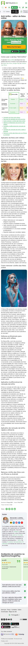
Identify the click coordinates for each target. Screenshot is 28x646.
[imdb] (11, 523)
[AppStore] (5, 624)
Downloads (4, 611)
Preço (9, 609)
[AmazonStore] (15, 627)
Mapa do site (13, 611)
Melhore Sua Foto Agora (14, 47)
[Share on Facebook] (7, 509)
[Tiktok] (4, 619)
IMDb (19, 540)
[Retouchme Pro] (7, 634)
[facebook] (19, 523)
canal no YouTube (18, 535)
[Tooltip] (16, 99)
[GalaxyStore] (5, 627)
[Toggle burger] (25, 3)
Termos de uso (18, 638)
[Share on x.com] (9, 509)
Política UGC (4, 641)
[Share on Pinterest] (12, 509)
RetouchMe (11, 60)
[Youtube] (9, 619)
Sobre (19, 609)
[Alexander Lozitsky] (5, 520)
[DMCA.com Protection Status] (23, 619)
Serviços (3, 609)
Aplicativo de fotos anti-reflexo (11, 117)
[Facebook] (6, 619)
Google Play (16, 63)
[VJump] (19, 634)
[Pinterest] (11, 619)
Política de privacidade (7, 638)
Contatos (14, 609)
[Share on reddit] (15, 509)
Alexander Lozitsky (17, 518)
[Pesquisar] (2, 7)
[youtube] (22, 523)
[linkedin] (14, 523)
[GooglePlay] (15, 624)
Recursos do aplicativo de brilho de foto (14, 119)
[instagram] (16, 523)
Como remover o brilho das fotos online (14, 121)
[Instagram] (2, 619)
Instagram (16, 531)
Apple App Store (7, 63)
